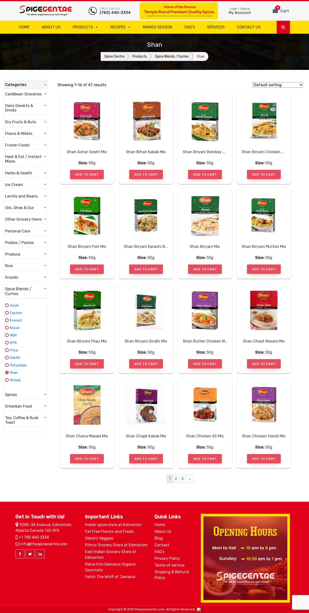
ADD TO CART (87, 174)
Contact (161, 545)
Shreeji (15, 380)
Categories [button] (16, 84)
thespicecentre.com (150, 609)
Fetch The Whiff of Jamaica (110, 576)
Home (24, 27)
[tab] (26, 84)
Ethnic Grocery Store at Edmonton (116, 545)
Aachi (14, 305)
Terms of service (169, 565)
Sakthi (15, 358)
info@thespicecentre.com (43, 544)
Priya (14, 350)
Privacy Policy (167, 558)
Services (216, 27)
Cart (283, 9)
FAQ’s (189, 27)
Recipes (118, 27)
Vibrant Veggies (99, 538)
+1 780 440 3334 (33, 537)
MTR (13, 343)
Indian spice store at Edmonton (113, 524)
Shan (14, 373)
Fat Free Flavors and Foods (109, 531)
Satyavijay (18, 365)
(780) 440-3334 (115, 11)
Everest (16, 320)
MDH (13, 335)
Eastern (16, 313)
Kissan (15, 328)
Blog (158, 538)
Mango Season (157, 27)
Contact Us (249, 27)
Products (83, 27)
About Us (51, 27)
